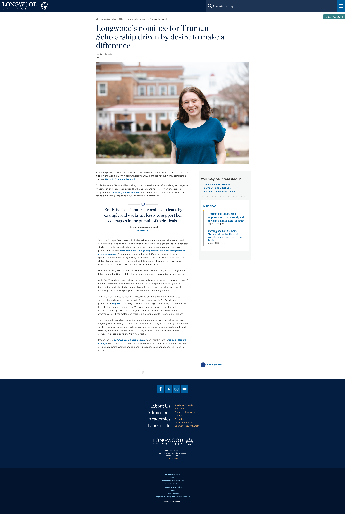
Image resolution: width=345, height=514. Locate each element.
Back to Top (214, 364)
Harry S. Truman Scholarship (120, 179)
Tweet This (144, 230)
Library (178, 415)
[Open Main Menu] (341, 6)
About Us (161, 406)
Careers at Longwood (185, 412)
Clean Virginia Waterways (125, 192)
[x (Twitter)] (168, 389)
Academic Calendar (184, 405)
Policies (172, 490)
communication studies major (130, 340)
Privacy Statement (172, 474)
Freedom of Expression (173, 487)
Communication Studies (217, 184)
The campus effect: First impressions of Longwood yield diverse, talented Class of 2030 (226, 216)
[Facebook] (160, 389)
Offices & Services (183, 422)
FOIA (172, 477)
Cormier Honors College (217, 188)
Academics (159, 419)
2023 (121, 19)
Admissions (158, 412)
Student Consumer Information (172, 481)
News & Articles (108, 19)
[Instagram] (176, 389)
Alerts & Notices (172, 493)
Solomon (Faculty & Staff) (187, 426)
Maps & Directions (172, 458)
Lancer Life (158, 425)
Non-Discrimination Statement (172, 484)
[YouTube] (184, 389)
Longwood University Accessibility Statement (172, 497)
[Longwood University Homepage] (69, 6)
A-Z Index (179, 419)
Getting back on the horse (223, 231)
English (116, 303)
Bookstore (179, 408)
